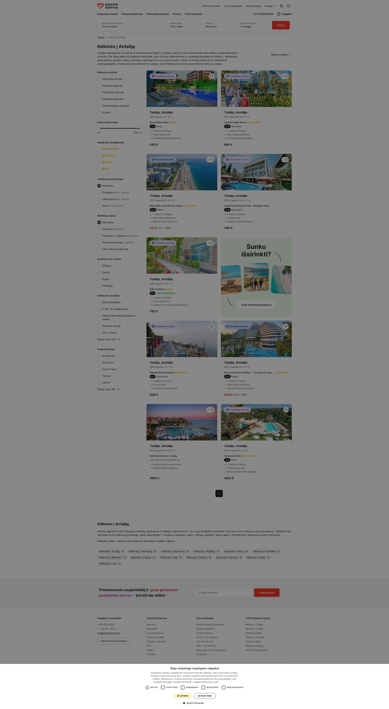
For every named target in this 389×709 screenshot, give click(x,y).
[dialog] (194, 686)
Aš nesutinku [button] (205, 696)
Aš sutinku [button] (182, 696)
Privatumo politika (227, 682)
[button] (194, 703)
